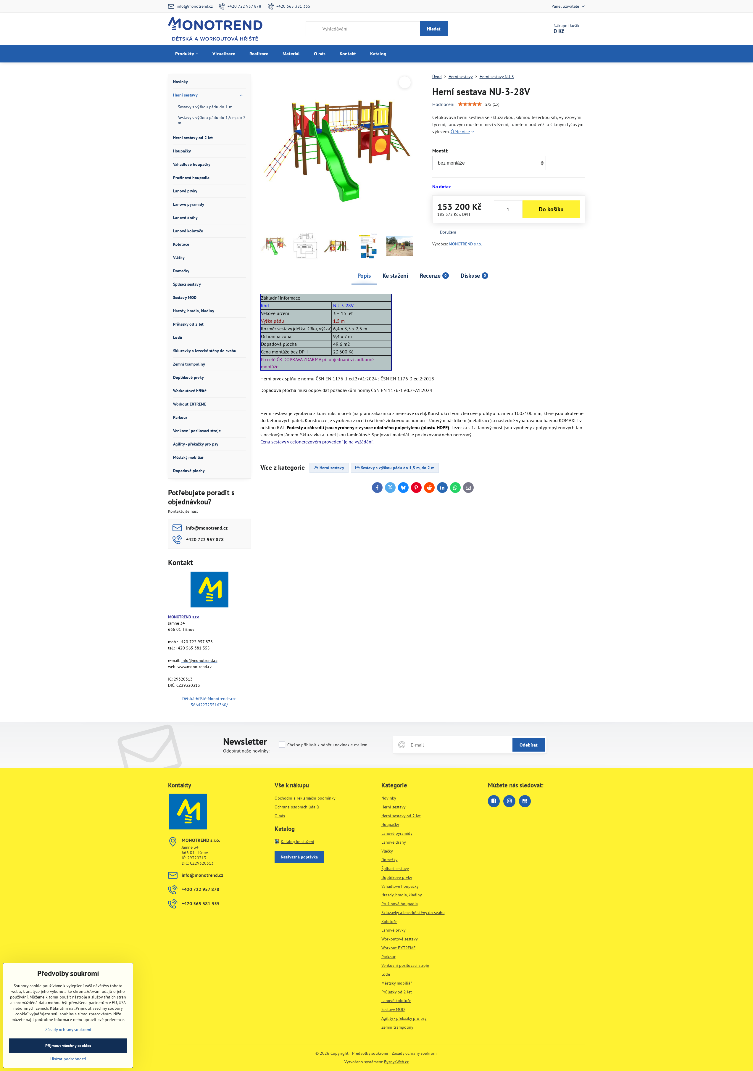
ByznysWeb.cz (396, 1061)
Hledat (434, 29)
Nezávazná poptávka (299, 857)
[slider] (470, 104)
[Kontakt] (209, 590)
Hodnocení (443, 104)
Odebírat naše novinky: (246, 751)
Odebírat (529, 745)
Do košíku (551, 209)
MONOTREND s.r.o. (465, 244)
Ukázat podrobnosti (68, 1059)
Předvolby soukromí (370, 1053)
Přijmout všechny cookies (68, 1045)
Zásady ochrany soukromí (415, 1053)
